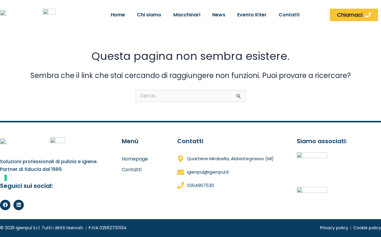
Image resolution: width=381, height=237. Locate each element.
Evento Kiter (252, 14)
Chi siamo (149, 14)
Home (118, 14)
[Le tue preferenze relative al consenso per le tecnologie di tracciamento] (5, 177)
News (218, 14)
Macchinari (186, 14)
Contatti (289, 14)
